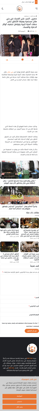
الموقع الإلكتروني (34, 314)
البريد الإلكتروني (34, 306)
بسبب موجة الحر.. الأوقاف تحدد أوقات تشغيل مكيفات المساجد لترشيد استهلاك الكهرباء (30, 257)
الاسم (37, 297)
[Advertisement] (19, 104)
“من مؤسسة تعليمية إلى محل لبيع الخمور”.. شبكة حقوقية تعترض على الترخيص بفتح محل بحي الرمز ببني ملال (29, 233)
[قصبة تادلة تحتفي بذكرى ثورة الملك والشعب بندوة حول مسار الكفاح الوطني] (9, 223)
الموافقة (19, 396)
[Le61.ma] (19, 9)
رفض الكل (19, 407)
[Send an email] (28, 31)
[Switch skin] (3, 9)
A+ (7, 60)
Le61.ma (31, 31)
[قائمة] (37, 9)
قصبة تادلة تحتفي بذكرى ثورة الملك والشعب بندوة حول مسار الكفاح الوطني (9, 232)
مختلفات (26, 16)
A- (32, 60)
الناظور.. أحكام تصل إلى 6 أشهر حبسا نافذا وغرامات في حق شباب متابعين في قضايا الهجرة (9, 257)
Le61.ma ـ (33, 16)
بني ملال (10, 72)
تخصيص (19, 401)
